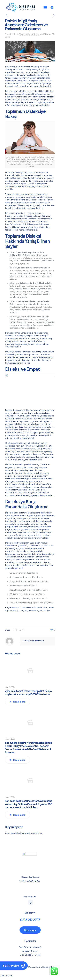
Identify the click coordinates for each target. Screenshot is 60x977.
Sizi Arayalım (11, 965)
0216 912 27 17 (30, 920)
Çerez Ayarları (6, 975)
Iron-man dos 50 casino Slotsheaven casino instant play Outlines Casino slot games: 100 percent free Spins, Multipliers (28, 804)
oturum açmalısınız (33, 833)
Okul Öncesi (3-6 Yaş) (30, 954)
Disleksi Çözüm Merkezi (29, 34)
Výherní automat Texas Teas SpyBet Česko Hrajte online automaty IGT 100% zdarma (28, 692)
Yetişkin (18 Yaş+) (30, 951)
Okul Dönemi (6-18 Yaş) (30, 947)
